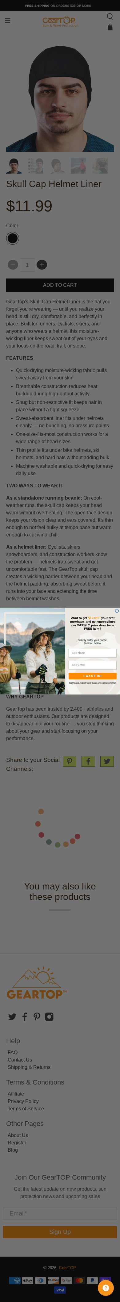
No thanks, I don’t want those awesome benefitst (92, 683)
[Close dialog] (116, 610)
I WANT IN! (92, 676)
